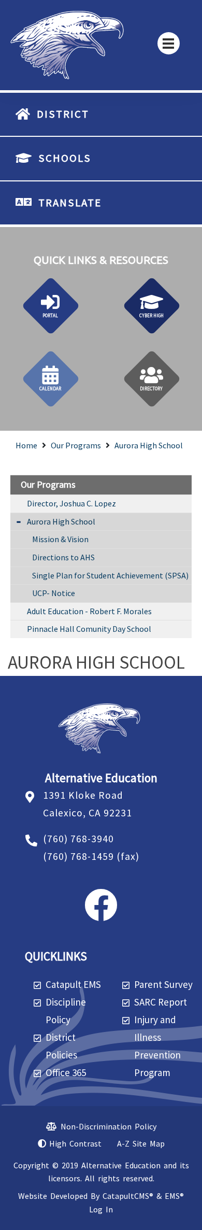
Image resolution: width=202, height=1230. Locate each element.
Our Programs (76, 445)
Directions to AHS (63, 557)
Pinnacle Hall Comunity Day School (89, 629)
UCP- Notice (53, 593)
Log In (101, 1209)
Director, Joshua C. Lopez (71, 503)
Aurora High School (148, 445)
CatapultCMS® (128, 1196)
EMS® (174, 1196)
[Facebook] (101, 914)
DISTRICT (63, 114)
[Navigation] (168, 43)
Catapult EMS (73, 984)
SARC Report (160, 1002)
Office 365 (66, 1072)
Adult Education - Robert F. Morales (89, 611)
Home (26, 445)
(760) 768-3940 (78, 838)
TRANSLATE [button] (70, 202)
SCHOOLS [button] (64, 158)
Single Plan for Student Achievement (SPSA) (110, 575)
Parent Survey (163, 984)
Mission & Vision (60, 539)
